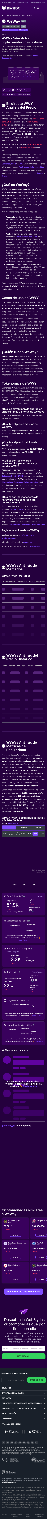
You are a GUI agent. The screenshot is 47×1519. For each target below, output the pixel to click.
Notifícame (23, 1356)
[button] (38, 8)
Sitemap (4, 1514)
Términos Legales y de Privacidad (15, 1515)
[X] (3, 1442)
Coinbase (6, 164)
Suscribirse (36, 1380)
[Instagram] (28, 1442)
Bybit (13, 164)
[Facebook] (16, 1442)
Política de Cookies (28, 1515)
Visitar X (40, 896)
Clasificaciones (19, 15)
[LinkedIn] (20, 1442)
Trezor (5, 176)
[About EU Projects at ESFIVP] (10, 1459)
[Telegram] (7, 1442)
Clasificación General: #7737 (11, 26)
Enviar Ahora (22, 940)
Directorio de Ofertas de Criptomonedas (20, 482)
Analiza (15, 1235)
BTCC (20, 164)
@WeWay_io (13, 823)
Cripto (8, 15)
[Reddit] (32, 1442)
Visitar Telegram (13, 952)
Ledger (40, 173)
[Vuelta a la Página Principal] (3, 15)
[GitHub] (36, 1442)
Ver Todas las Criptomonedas (23, 1291)
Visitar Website (37, 972)
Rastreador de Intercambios (31, 167)
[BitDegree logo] (9, 1472)
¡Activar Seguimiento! (28, 77)
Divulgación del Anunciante (39, 1515)
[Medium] (24, 1442)
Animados (27, 542)
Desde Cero (34, 546)
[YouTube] (11, 1442)
